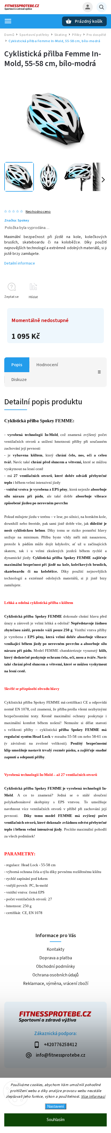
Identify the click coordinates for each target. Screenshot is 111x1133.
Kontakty (55, 949)
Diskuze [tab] (19, 379)
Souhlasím (56, 1120)
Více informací (93, 1096)
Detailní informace (19, 263)
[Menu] (8, 21)
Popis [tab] (16, 365)
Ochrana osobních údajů (55, 975)
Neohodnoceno (38, 212)
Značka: (16, 220)
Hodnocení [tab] (47, 365)
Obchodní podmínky (55, 966)
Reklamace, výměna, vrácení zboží (55, 983)
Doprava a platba (55, 958)
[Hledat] (101, 7)
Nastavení (55, 1106)
